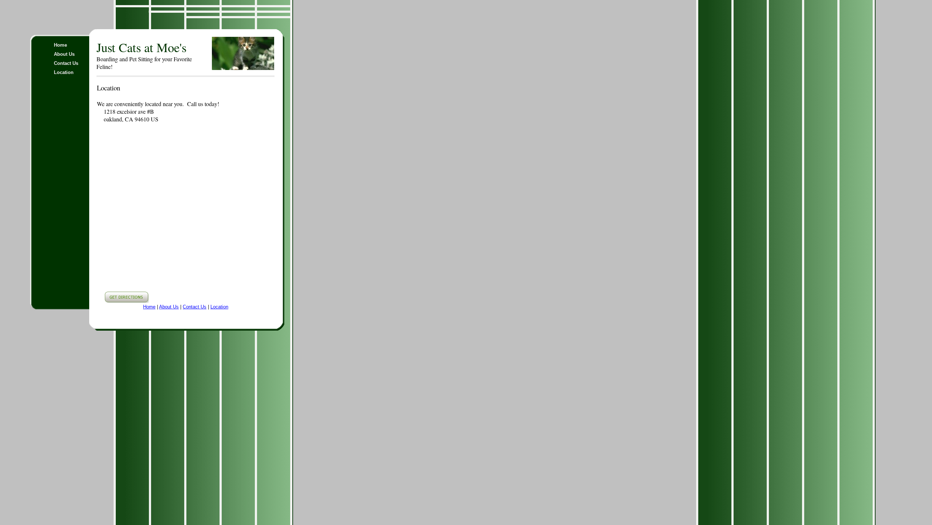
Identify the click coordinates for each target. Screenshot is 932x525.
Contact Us (66, 63)
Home (60, 45)
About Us (64, 54)
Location (64, 72)
